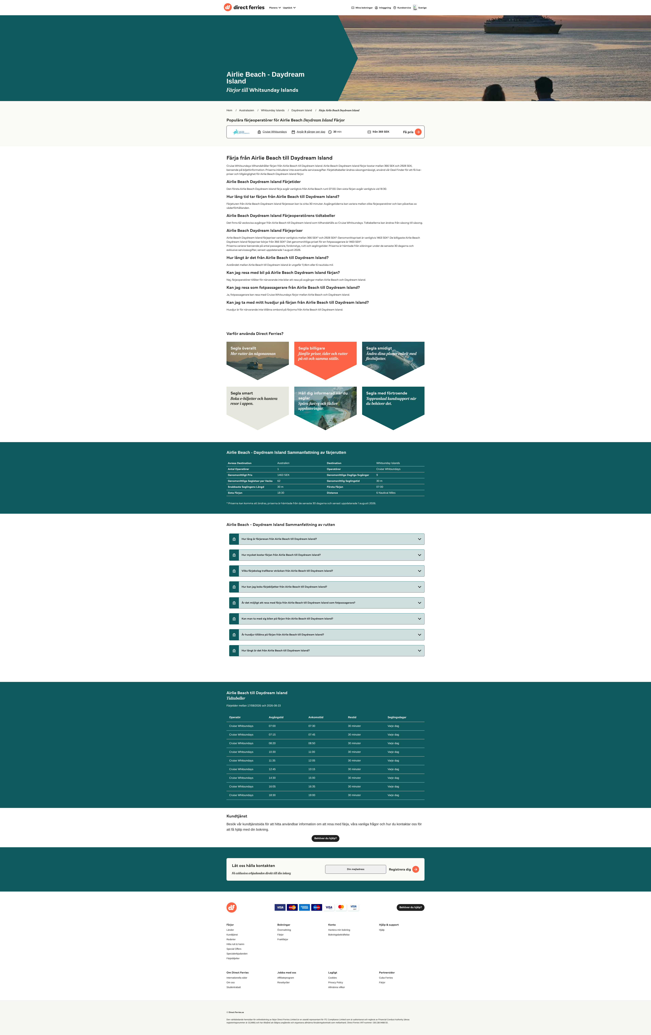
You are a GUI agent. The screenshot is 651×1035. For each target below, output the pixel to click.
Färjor (280, 934)
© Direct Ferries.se (235, 1012)
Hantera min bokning (339, 929)
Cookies (332, 977)
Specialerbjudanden (237, 953)
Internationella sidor (236, 977)
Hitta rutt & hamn (235, 944)
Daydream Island (301, 110)
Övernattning (284, 929)
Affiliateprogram (285, 977)
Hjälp (381, 929)
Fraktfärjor (282, 939)
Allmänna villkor (336, 987)
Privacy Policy (335, 982)
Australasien (246, 110)
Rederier (231, 939)
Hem (229, 110)
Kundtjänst (232, 934)
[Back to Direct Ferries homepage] (244, 7)
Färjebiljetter (233, 958)
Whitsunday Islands (273, 110)
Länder (230, 929)
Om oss (230, 982)
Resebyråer (283, 982)
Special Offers (233, 948)
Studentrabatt (233, 987)
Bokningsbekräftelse (339, 934)
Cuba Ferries (386, 977)
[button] (327, 539)
